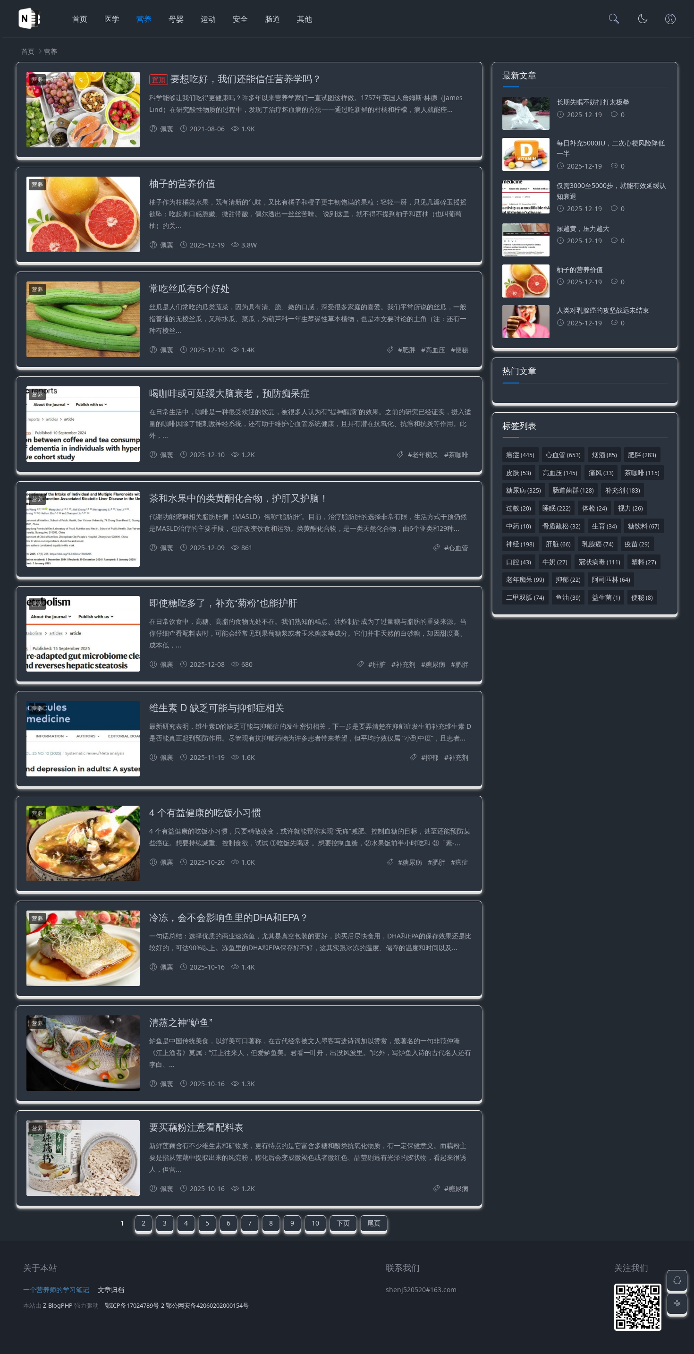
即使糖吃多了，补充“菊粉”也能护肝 (223, 602)
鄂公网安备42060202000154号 (207, 1306)
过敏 (518, 507)
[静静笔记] (29, 28)
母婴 (176, 19)
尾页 (374, 1222)
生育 (604, 525)
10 (315, 1222)
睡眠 (556, 507)
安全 (240, 19)
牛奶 (554, 561)
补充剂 (405, 664)
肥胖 (408, 349)
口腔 (518, 561)
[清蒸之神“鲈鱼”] (83, 1054)
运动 (208, 19)
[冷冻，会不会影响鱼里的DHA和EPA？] (83, 950)
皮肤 (518, 472)
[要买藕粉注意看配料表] (83, 1159)
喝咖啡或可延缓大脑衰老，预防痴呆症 (229, 393)
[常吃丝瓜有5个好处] (83, 320)
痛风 (601, 472)
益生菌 (606, 597)
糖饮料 (644, 525)
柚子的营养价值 (182, 183)
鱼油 (568, 597)
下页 (343, 1222)
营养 (144, 19)
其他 (304, 19)
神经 (520, 543)
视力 (630, 507)
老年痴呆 (425, 454)
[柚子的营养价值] (83, 216)
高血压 (435, 349)
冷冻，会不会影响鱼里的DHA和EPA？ (229, 917)
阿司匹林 (611, 579)
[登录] (670, 20)
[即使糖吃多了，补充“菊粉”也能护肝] (83, 635)
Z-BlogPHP (58, 1306)
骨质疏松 (561, 525)
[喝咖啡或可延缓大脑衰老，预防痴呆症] (83, 425)
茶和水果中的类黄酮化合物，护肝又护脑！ (239, 497)
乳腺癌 (598, 543)
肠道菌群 (573, 489)
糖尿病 (435, 664)
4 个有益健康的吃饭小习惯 (205, 812)
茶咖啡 (458, 454)
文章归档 (111, 1289)
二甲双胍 (525, 597)
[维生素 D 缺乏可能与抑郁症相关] (83, 740)
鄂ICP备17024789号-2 (134, 1306)
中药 (518, 525)
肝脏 (379, 664)
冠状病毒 (599, 561)
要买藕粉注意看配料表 (196, 1126)
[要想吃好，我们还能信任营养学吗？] (83, 111)
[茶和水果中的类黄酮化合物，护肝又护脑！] (83, 530)
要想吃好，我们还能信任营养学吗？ (237, 78)
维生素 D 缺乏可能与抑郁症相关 (216, 707)
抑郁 (432, 757)
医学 (111, 19)
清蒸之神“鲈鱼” (180, 1022)
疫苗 (637, 543)
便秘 (461, 349)
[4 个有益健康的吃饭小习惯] (83, 845)
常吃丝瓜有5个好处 (189, 288)
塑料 (643, 561)
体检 (594, 507)
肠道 (272, 19)
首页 (79, 19)
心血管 (458, 547)
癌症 (461, 862)
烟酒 (604, 454)
